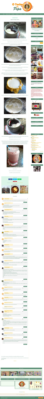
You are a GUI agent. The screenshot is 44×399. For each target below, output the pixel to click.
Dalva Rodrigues (7, 327)
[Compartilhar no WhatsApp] (19, 179)
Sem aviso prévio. (34, 140)
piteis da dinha (7, 231)
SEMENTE (33, 138)
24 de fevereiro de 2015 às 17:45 (9, 306)
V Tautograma (33, 149)
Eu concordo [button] (40, 397)
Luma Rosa (6, 318)
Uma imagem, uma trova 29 (35, 145)
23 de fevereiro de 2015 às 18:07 (7, 254)
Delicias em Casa (16, 182)
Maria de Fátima (7, 198)
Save (15, 181)
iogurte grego (21, 182)
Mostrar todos (41, 151)
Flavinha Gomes (7, 244)
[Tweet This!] (15, 179)
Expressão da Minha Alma (35, 137)
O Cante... (33, 136)
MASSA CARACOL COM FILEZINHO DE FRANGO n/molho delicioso (36, 143)
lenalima (6, 260)
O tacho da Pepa (20, 394)
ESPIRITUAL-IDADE (34, 149)
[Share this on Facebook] (10, 179)
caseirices (11, 182)
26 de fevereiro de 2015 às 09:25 (7, 328)
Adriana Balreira (7, 224)
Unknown (6, 238)
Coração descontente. (34, 147)
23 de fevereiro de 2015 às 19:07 (9, 260)
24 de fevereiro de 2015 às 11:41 (9, 302)
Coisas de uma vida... (34, 135)
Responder (25, 202)
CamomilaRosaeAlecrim (8, 209)
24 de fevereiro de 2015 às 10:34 (7, 293)
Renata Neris (6, 297)
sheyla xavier (6, 216)
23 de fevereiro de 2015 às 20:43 (7, 267)
